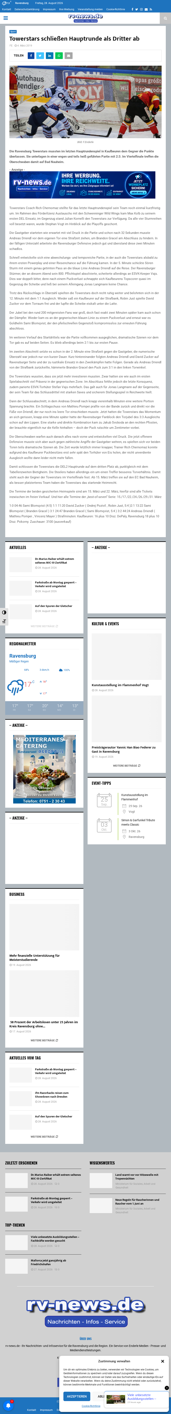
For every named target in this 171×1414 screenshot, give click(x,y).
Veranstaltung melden (90, 9)
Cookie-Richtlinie (91, 1406)
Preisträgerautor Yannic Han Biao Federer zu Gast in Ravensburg (124, 750)
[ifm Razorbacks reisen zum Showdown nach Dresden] (20, 1098)
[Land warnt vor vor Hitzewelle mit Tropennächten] (101, 1180)
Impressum (49, 9)
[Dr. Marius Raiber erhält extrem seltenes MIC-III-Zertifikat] (20, 564)
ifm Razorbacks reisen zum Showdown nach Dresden (52, 1095)
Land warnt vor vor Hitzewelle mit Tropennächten (136, 1176)
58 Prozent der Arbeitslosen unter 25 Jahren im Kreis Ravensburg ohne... (43, 1024)
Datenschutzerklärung (27, 9)
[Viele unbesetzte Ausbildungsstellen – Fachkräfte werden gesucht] (16, 1242)
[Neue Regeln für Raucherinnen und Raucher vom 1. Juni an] (101, 1205)
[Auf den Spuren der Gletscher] (20, 611)
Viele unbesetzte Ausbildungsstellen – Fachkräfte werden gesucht (55, 1239)
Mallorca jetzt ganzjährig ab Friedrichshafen (48, 1262)
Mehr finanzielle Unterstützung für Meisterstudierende (34, 958)
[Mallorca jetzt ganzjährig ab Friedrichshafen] (16, 1266)
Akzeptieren (77, 1396)
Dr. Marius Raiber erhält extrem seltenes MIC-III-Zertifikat (54, 561)
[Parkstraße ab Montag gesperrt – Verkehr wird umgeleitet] (20, 588)
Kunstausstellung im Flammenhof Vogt (120, 685)
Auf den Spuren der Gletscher (53, 606)
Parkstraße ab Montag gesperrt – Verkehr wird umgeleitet (56, 584)
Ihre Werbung (66, 9)
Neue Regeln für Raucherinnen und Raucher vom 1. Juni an (137, 1201)
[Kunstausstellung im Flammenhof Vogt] (127, 656)
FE (11, 45)
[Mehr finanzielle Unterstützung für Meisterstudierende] (44, 927)
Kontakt (6, 9)
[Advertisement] (44, 854)
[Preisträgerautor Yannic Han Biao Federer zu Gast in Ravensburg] (127, 719)
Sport (13, 31)
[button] (163, 1361)
